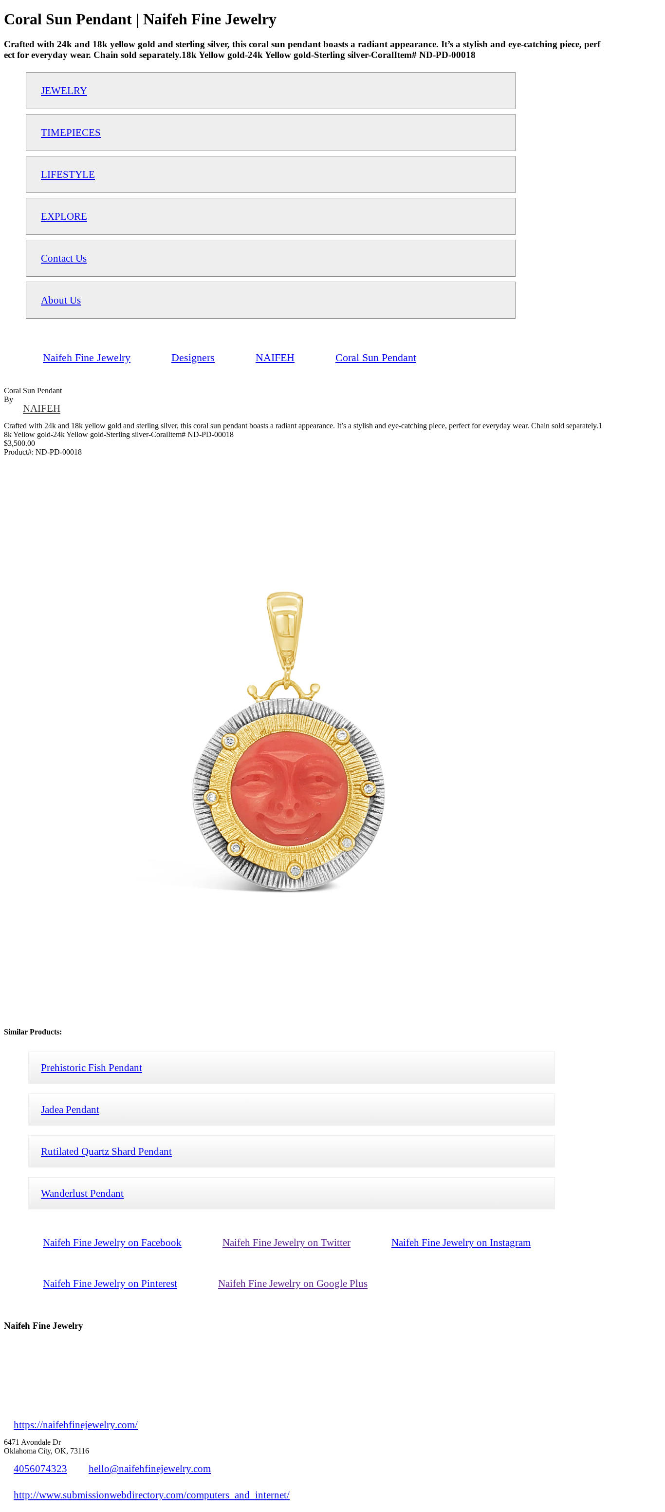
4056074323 (40, 1468)
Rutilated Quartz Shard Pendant (106, 1151)
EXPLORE (64, 216)
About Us (61, 300)
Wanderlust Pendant (82, 1193)
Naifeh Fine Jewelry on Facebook (112, 1242)
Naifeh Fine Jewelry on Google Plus (293, 1283)
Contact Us (64, 258)
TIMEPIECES (71, 132)
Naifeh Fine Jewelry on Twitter (286, 1242)
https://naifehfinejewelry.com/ (76, 1424)
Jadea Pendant (70, 1109)
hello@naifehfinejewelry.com (150, 1468)
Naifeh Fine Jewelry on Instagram (461, 1242)
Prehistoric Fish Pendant (91, 1067)
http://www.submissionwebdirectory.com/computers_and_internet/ (152, 1494)
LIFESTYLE (68, 174)
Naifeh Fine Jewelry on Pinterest (110, 1283)
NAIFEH (41, 408)
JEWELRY (64, 90)
